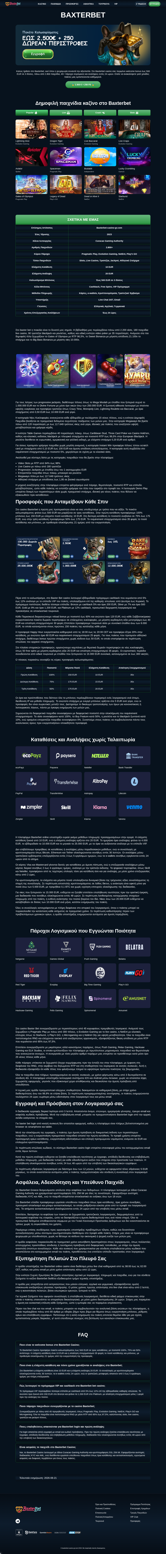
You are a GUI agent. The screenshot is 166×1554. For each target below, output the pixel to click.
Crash (98, 113)
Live (64, 113)
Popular (30, 113)
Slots (132, 113)
